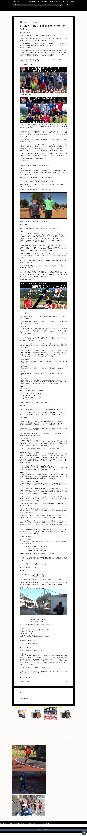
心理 (38, 13)
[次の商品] (74, 713)
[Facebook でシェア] (20, 677)
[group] (43, 718)
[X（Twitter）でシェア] (23, 677)
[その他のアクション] (66, 22)
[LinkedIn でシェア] (26, 677)
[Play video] (43, 80)
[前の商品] (13, 713)
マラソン (32, 13)
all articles (16, 13)
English (21, 13)
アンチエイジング (45, 13)
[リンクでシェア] (30, 677)
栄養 (27, 13)
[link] (61, 5)
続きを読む (64, 13)
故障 (59, 13)
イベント (53, 13)
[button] (71, 13)
